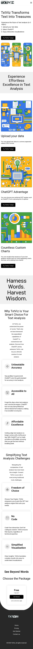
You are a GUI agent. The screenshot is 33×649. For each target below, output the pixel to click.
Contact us (16, 634)
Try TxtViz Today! (8, 38)
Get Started (16, 596)
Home (16, 625)
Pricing (16, 628)
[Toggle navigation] (31, 2)
